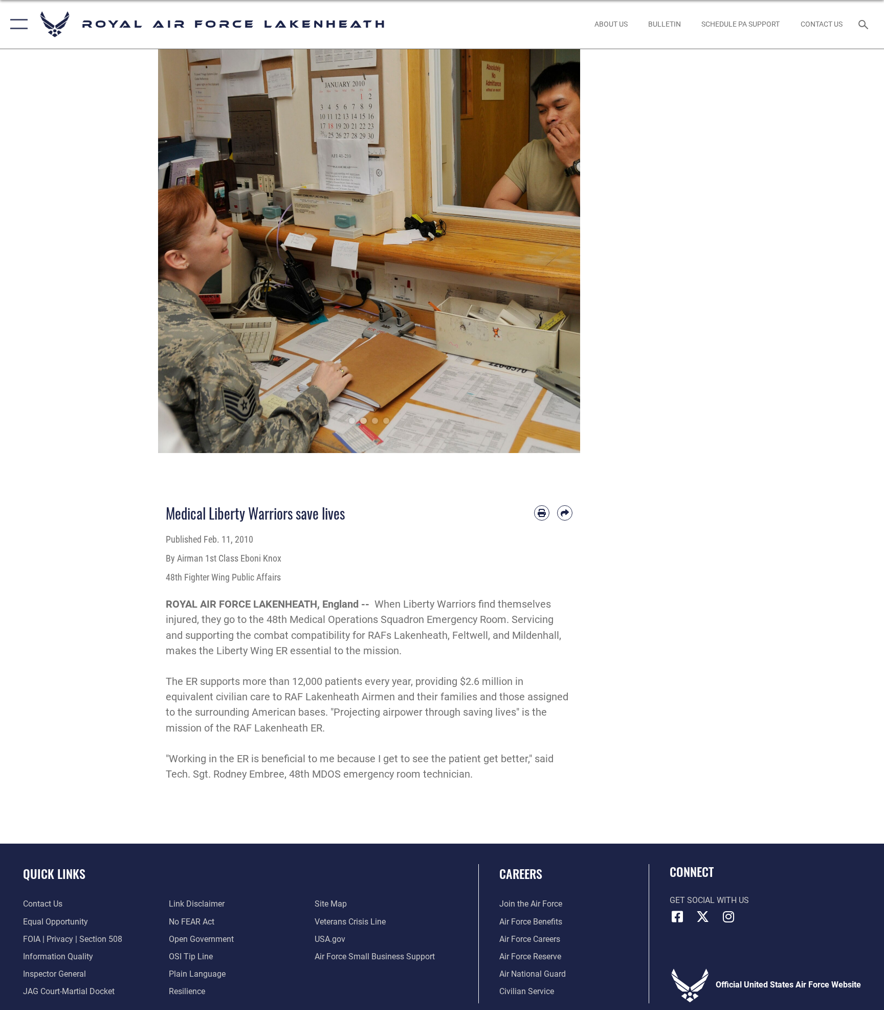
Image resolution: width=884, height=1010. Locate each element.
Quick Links (54, 873)
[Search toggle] (864, 24)
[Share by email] (564, 513)
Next (559, 251)
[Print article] (541, 513)
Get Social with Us (709, 900)
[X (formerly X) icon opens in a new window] (703, 917)
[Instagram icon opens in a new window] (728, 917)
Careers (520, 873)
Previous (179, 251)
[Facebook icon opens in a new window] (677, 917)
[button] (16, 24)
